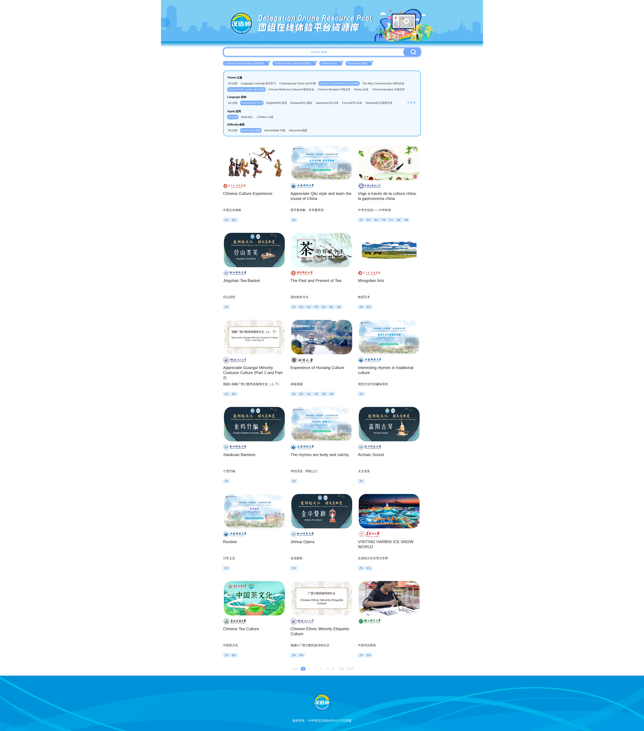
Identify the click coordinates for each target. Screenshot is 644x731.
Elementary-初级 (359, 63)
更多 (410, 102)
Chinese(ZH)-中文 (252, 102)
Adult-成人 (247, 117)
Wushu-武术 (361, 89)
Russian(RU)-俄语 (301, 102)
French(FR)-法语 (352, 102)
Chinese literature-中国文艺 (334, 89)
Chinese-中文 (331, 63)
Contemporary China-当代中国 (297, 83)
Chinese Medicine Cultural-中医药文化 (291, 89)
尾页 (341, 668)
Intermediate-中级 (274, 130)
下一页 (331, 668)
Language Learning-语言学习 (258, 83)
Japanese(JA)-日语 (327, 102)
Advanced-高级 (298, 130)
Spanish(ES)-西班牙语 (379, 102)
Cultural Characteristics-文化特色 (247, 63)
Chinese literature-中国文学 (388, 89)
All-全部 (232, 83)
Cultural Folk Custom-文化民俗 (295, 63)
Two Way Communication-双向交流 (383, 83)
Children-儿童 (265, 117)
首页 (295, 668)
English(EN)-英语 (276, 102)
